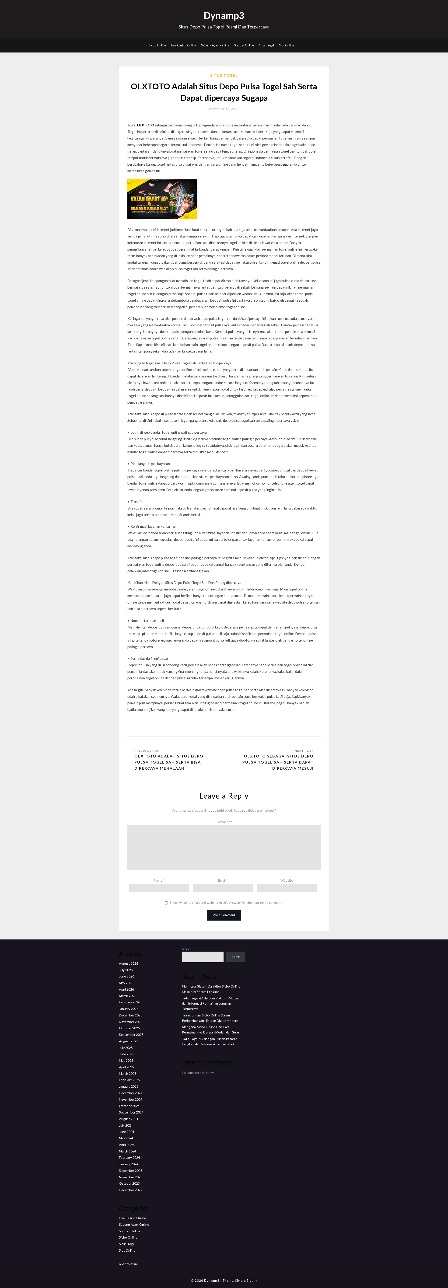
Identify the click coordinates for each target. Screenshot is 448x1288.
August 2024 (128, 1119)
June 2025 (126, 1054)
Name (159, 880)
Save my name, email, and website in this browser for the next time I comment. (227, 902)
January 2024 (128, 1164)
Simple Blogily (246, 1280)
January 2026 (128, 1009)
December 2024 (130, 1093)
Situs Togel (266, 45)
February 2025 (129, 1080)
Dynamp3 (224, 15)
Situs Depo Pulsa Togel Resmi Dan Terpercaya (224, 26)
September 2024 (131, 1112)
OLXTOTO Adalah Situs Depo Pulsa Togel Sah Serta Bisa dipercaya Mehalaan (168, 762)
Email (223, 880)
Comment (224, 822)
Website (286, 880)
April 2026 (126, 989)
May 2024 (126, 1138)
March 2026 (127, 996)
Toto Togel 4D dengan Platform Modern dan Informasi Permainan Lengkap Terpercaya (211, 1003)
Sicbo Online (157, 45)
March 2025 (127, 1073)
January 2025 (128, 1086)
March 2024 (127, 1151)
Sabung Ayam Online (215, 45)
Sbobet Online (244, 45)
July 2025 (126, 1048)
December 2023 (130, 1171)
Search (187, 949)
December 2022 (130, 1190)
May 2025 (126, 1060)
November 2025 (130, 1022)
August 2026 (128, 963)
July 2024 (126, 1125)
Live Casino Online (183, 45)
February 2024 (129, 1157)
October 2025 (129, 1028)
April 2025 (126, 1067)
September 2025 (131, 1035)
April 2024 (126, 1145)
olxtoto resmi (128, 1264)
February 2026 (129, 1002)
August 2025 (128, 1041)
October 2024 (129, 1106)
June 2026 (126, 976)
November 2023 (130, 1177)
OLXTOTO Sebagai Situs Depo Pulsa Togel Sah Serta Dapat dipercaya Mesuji (278, 762)
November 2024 (130, 1099)
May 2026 (126, 983)
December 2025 (130, 1015)
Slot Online (286, 45)
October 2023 (129, 1183)
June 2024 (126, 1132)
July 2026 (126, 970)
